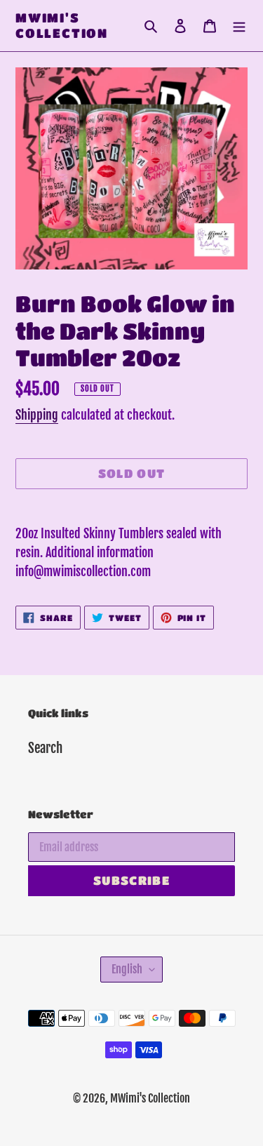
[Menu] (239, 25)
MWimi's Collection (61, 25)
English (127, 969)
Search (45, 748)
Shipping (36, 414)
